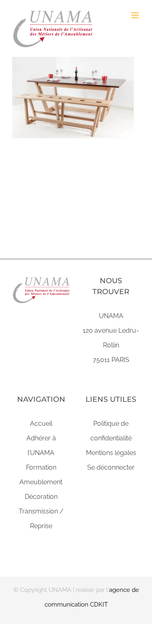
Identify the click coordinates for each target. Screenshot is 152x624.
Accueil (41, 423)
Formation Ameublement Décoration (40, 482)
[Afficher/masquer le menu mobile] (135, 15)
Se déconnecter (111, 467)
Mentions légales (111, 453)
